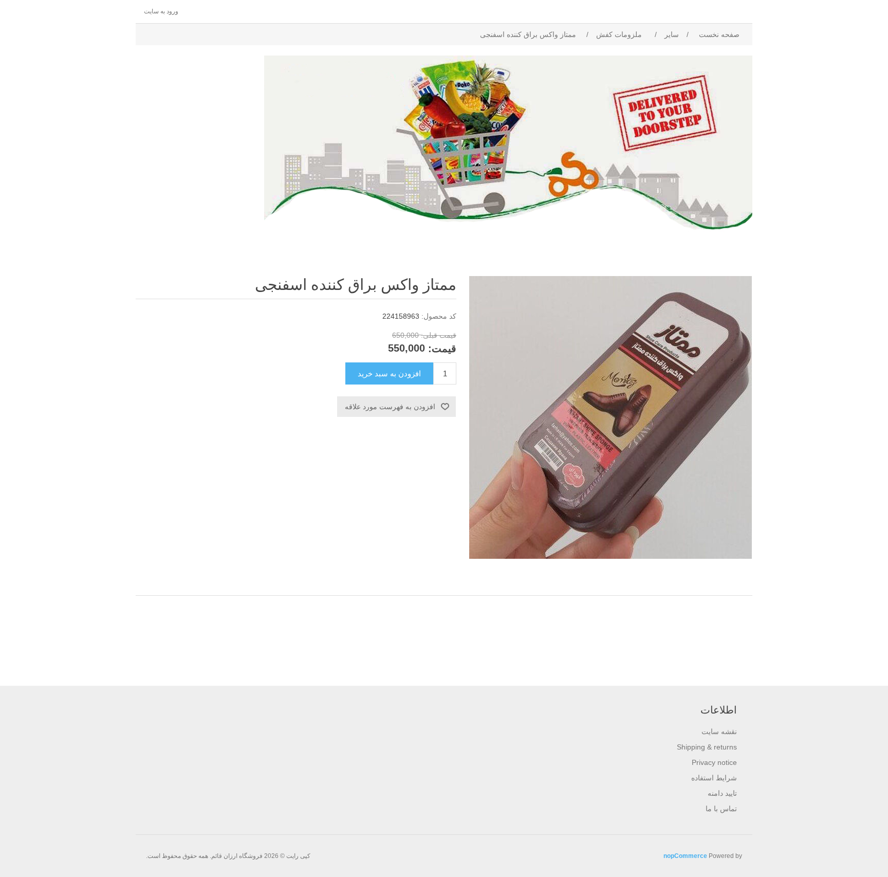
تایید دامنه (722, 793)
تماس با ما (721, 809)
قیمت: (442, 348)
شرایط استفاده (714, 778)
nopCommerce (685, 856)
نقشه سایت (719, 731)
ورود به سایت (161, 11)
